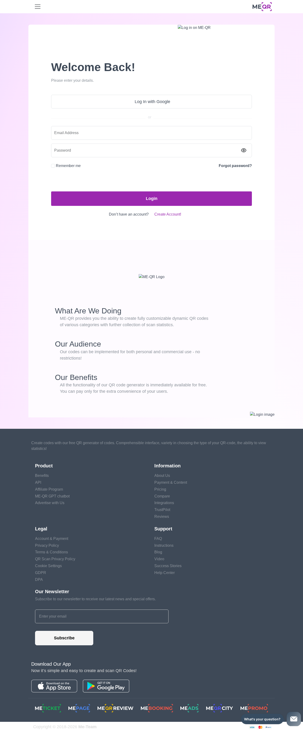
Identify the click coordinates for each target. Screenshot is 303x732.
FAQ (158, 539)
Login (151, 198)
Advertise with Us (49, 503)
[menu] (37, 6)
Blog (158, 552)
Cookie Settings (48, 566)
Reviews (161, 517)
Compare (162, 496)
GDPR (40, 573)
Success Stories (168, 566)
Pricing (160, 489)
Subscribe (64, 638)
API (38, 482)
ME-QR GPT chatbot (52, 496)
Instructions (164, 545)
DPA (39, 580)
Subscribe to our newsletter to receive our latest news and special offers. (95, 599)
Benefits (42, 476)
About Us (162, 476)
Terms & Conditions (51, 552)
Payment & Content (170, 482)
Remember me (68, 166)
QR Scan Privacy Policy (55, 559)
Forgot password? (235, 166)
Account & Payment (51, 539)
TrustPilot (162, 510)
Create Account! (167, 214)
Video (159, 559)
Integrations (164, 503)
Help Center (164, 573)
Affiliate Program (49, 489)
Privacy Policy (47, 545)
